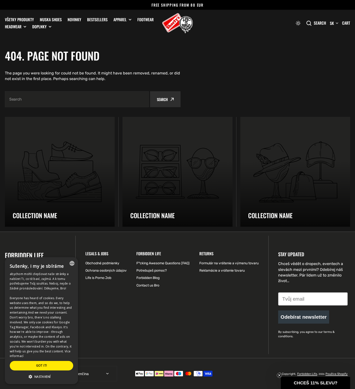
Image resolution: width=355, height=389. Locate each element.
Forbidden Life (307, 374)
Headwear (13, 27)
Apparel (120, 19)
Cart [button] (346, 23)
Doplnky (39, 27)
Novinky (74, 19)
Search (320, 23)
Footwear (145, 19)
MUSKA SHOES (51, 19)
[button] (298, 23)
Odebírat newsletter (304, 317)
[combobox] (77, 99)
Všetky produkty (19, 19)
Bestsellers (97, 19)
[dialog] (41, 320)
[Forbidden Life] (177, 23)
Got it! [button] (41, 365)
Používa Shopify (336, 374)
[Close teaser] (279, 375)
